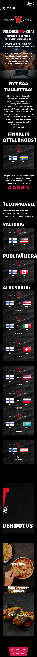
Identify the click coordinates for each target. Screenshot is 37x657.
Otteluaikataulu (18, 654)
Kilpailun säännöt (18, 649)
